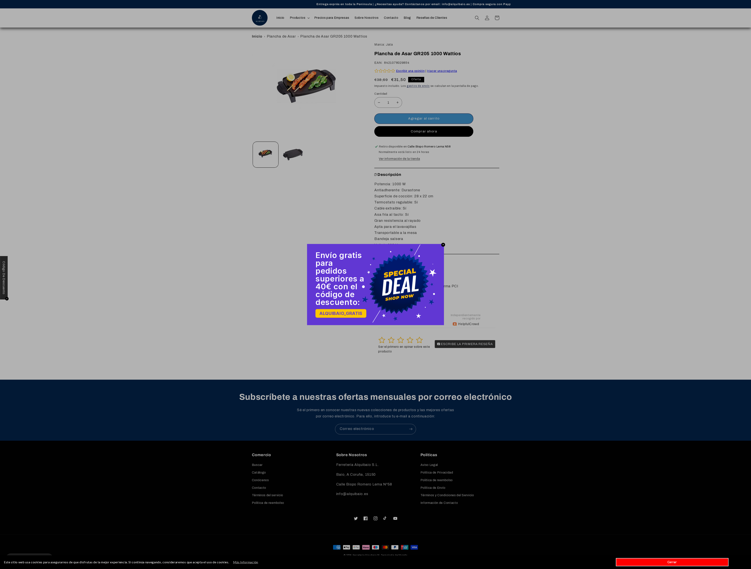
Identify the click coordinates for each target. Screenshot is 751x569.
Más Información (245, 562)
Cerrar (672, 562)
